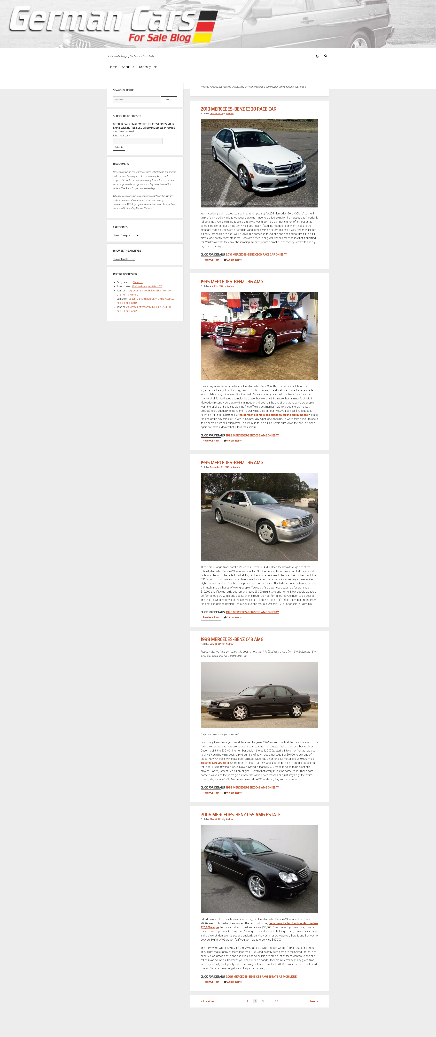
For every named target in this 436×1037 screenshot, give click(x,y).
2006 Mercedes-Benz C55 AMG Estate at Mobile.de (261, 976)
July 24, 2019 (216, 644)
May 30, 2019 (216, 819)
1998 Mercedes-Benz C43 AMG (232, 639)
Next (313, 1001)
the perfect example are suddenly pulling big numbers (273, 414)
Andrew (229, 113)
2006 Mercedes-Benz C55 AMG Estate (241, 814)
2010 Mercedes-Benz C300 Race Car (238, 109)
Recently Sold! (148, 67)
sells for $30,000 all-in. (215, 762)
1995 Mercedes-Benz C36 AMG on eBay (252, 435)
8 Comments (234, 440)
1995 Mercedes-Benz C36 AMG (232, 281)
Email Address (121, 135)
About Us (128, 67)
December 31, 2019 (219, 467)
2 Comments (234, 259)
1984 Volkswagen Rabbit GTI (147, 286)
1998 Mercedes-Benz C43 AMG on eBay (252, 787)
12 (276, 1001)
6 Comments (234, 792)
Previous (208, 1001)
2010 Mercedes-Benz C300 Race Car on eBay (256, 254)
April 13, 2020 (216, 286)
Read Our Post (212, 260)
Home (113, 67)
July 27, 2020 (216, 113)
